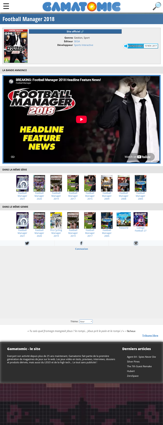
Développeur (65, 45)
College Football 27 (140, 229)
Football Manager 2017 (73, 196)
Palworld (123, 227)
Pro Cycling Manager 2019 (56, 233)
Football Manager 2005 (140, 196)
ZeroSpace (132, 375)
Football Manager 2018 (29, 19)
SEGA (77, 41)
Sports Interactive (83, 45)
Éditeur (68, 41)
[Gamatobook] (81, 243)
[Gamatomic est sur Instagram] (136, 243)
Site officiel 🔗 (75, 31)
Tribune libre (150, 335)
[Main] (6, 6)
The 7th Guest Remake (139, 366)
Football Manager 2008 (123, 196)
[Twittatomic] (27, 243)
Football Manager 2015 (90, 196)
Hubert (131, 371)
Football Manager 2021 (22, 196)
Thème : (75, 321)
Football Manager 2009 (107, 196)
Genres (68, 37)
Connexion (81, 248)
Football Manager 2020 (39, 196)
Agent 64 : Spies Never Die (141, 356)
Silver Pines (133, 361)
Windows (135, 46)
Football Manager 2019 (56, 196)
